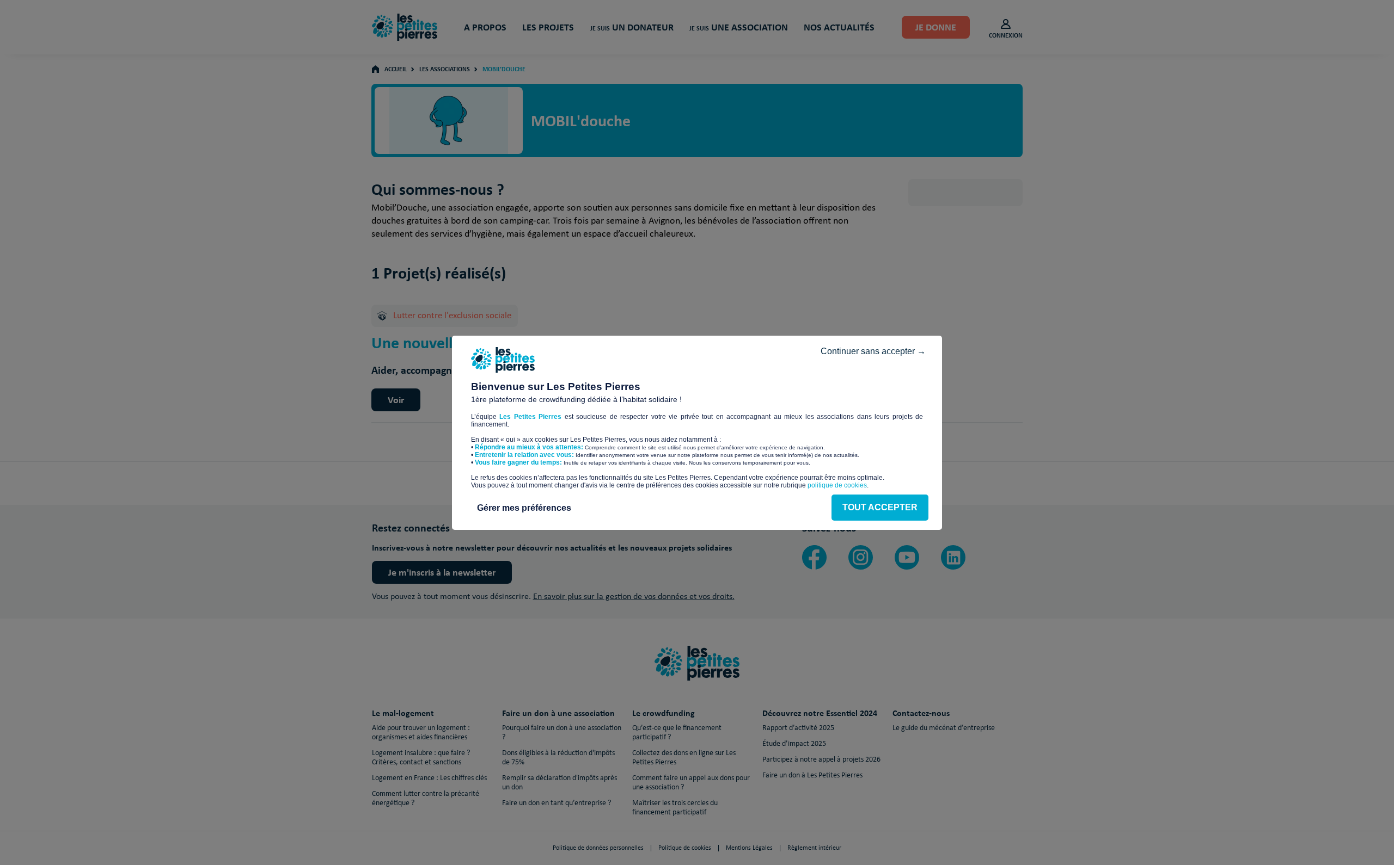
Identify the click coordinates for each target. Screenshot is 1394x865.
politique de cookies (837, 485)
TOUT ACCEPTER (880, 507)
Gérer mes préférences (524, 507)
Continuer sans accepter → (873, 351)
